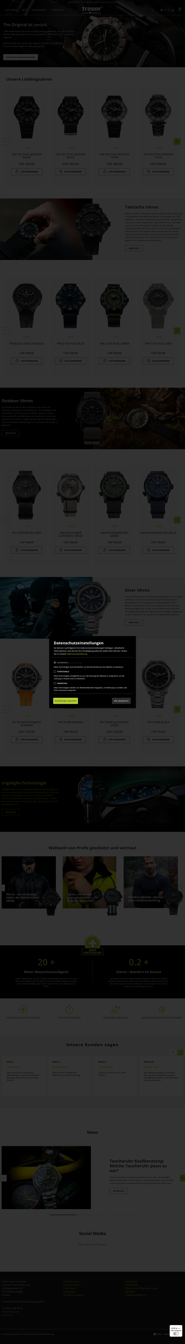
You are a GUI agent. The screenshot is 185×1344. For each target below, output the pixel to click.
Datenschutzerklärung (77, 654)
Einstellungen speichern (66, 701)
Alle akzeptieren (121, 701)
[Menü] (180, 1326)
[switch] (176, 1333)
